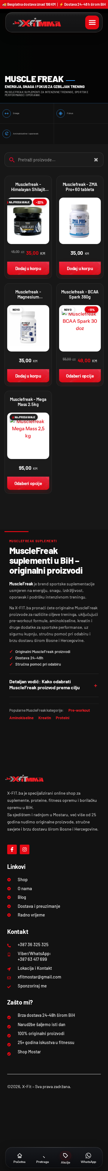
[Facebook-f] (12, 849)
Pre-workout (79, 710)
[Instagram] (24, 849)
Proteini (62, 717)
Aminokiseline (21, 717)
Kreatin (44, 717)
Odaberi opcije (80, 375)
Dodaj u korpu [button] (28, 268)
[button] (92, 22)
